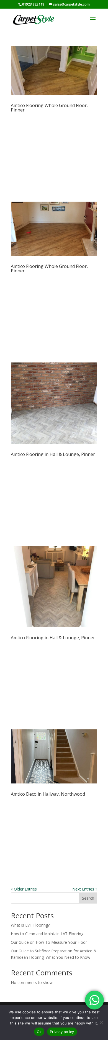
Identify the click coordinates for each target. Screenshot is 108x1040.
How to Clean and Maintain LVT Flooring (47, 933)
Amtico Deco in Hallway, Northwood (48, 794)
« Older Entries (24, 889)
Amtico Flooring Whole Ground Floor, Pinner (49, 107)
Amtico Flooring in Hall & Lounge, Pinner (53, 454)
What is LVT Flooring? (30, 925)
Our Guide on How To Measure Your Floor (49, 942)
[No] (101, 1022)
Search (88, 898)
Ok (39, 1031)
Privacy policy (62, 1031)
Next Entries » (84, 889)
